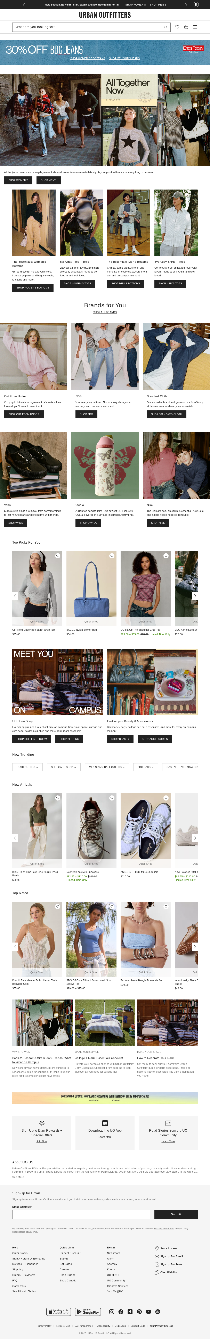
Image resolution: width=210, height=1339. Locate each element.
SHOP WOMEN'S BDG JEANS (87, 58)
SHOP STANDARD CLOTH (166, 414)
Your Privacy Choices (161, 1326)
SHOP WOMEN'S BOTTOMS (33, 287)
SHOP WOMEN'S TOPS (77, 283)
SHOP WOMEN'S (135, 4)
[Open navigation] (195, 27)
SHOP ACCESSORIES (155, 739)
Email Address (21, 1206)
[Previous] (16, 595)
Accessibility (103, 1326)
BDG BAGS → (146, 767)
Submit (176, 1214)
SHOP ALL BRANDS (105, 312)
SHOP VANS (15, 522)
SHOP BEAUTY (120, 739)
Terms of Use (63, 1326)
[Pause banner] (196, 4)
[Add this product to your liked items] (57, 555)
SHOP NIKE (158, 522)
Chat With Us (168, 1272)
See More (18, 1177)
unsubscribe (18, 1232)
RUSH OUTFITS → (27, 767)
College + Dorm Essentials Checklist (99, 1058)
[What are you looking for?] (165, 27)
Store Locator (169, 1248)
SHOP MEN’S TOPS (170, 283)
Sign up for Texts (171, 1264)
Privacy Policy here (164, 1228)
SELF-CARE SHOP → (63, 767)
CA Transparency (84, 1326)
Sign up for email (171, 1256)
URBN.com (120, 1326)
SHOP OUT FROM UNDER (23, 414)
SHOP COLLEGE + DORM (32, 739)
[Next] (194, 595)
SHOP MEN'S (158, 4)
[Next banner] (186, 4)
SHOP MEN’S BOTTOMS (125, 283)
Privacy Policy (44, 1326)
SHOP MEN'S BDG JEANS (124, 58)
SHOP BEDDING (69, 739)
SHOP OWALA (88, 522)
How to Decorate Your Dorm (156, 1058)
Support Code (138, 1326)
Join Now (42, 1141)
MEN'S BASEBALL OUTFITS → (107, 767)
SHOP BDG (86, 414)
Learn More (105, 1137)
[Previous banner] (24, 4)
